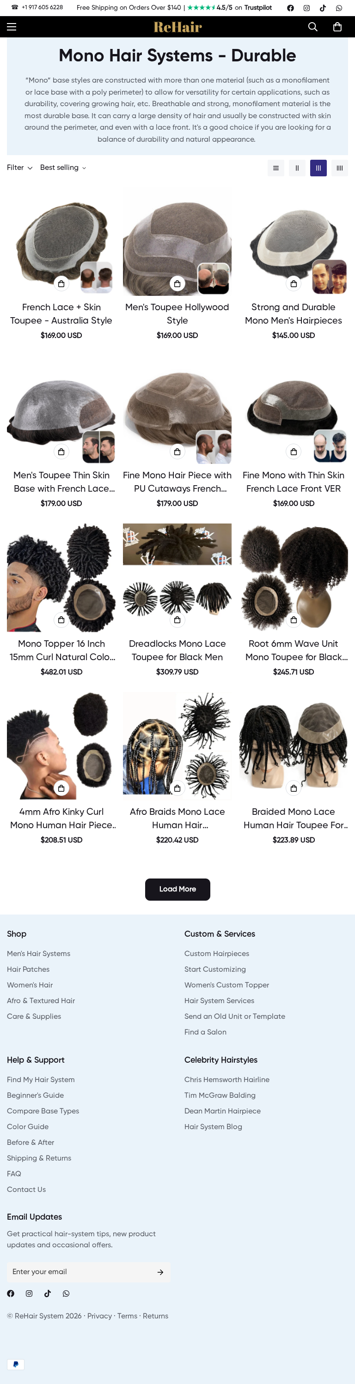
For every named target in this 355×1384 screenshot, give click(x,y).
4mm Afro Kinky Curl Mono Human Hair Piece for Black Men (61, 820)
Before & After (30, 1143)
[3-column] (318, 168)
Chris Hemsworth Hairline (226, 1080)
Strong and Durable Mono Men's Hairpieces (293, 314)
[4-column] (339, 168)
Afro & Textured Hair (41, 1001)
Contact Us (26, 1190)
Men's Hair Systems (38, 954)
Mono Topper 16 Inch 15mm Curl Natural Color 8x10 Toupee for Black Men (61, 652)
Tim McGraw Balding (220, 1096)
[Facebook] (290, 8)
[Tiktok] (323, 8)
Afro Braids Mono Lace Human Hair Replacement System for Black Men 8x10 (177, 820)
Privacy (99, 1316)
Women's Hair (30, 985)
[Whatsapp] (339, 8)
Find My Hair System (41, 1080)
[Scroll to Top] (337, 1333)
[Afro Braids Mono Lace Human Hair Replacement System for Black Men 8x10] (177, 746)
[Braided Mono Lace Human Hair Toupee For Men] (293, 746)
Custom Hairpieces (216, 954)
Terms (127, 1316)
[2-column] (297, 168)
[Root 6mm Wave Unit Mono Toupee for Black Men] (293, 578)
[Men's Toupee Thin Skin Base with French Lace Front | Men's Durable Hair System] (61, 409)
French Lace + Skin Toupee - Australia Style (61, 314)
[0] (337, 26)
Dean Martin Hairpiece (222, 1111)
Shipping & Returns (39, 1158)
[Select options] (61, 283)
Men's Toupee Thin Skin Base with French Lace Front (61, 483)
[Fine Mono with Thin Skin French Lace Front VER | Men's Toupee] (293, 409)
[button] (315, 26)
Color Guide (28, 1127)
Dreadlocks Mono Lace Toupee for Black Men (177, 651)
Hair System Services (219, 1001)
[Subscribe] (160, 1272)
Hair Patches (28, 970)
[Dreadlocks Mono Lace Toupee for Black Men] (177, 578)
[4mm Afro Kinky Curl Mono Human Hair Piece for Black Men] (61, 746)
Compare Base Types (43, 1111)
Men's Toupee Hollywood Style (177, 314)
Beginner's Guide (35, 1096)
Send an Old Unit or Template (234, 1017)
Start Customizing (215, 970)
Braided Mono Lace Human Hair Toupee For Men (294, 820)
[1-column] (276, 168)
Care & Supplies (34, 1017)
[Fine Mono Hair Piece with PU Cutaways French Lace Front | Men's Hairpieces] (177, 409)
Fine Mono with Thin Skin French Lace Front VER (293, 482)
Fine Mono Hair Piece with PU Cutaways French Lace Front (177, 483)
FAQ (14, 1174)
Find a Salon (205, 1032)
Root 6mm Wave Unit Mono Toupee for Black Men (293, 652)
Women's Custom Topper (226, 985)
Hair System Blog (213, 1127)
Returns (155, 1316)
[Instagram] (307, 8)
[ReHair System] (177, 27)
